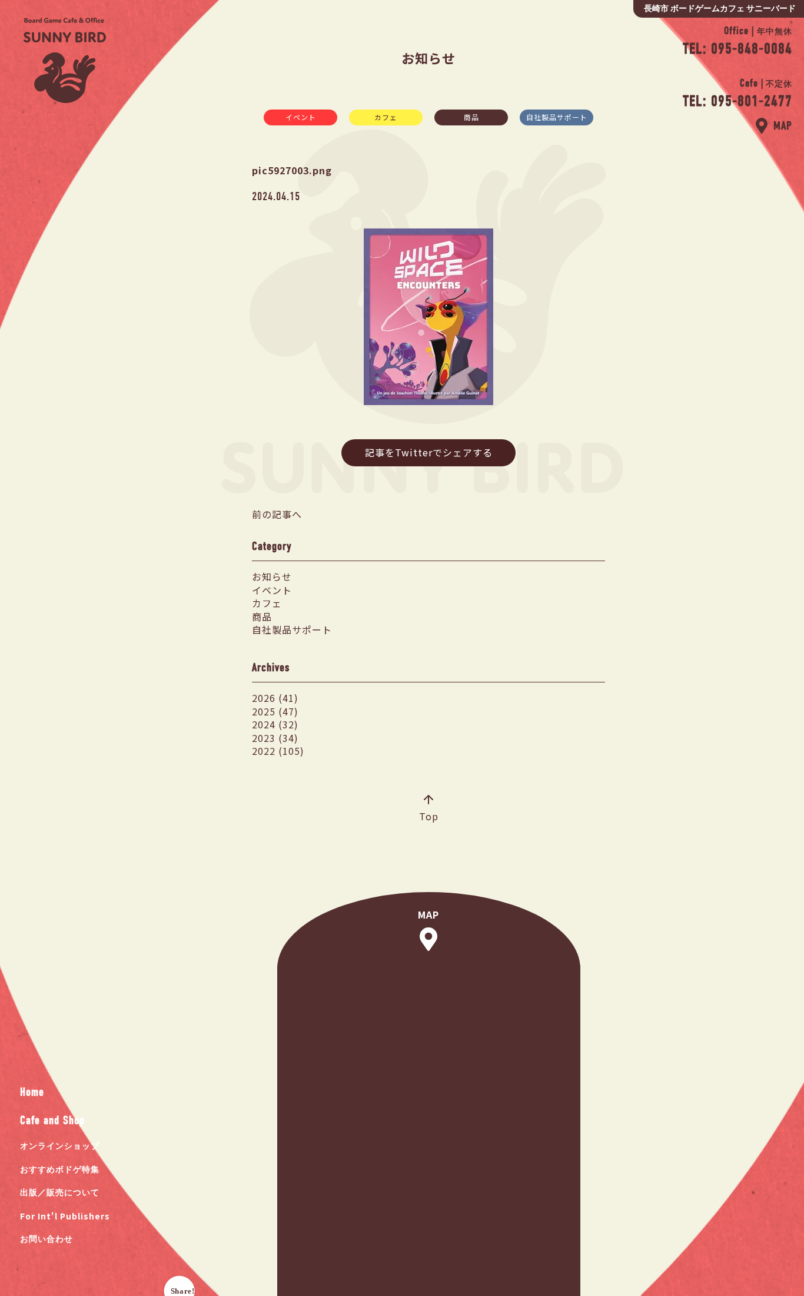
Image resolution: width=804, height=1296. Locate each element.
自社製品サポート (556, 117)
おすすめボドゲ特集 (59, 1170)
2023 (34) (275, 738)
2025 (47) (275, 711)
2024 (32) (275, 724)
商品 (471, 117)
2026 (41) (275, 698)
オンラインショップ (59, 1146)
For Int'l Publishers (65, 1216)
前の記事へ (277, 514)
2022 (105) (278, 751)
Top (428, 816)
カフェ (385, 117)
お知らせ (272, 576)
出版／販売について (59, 1193)
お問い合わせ (46, 1239)
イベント (300, 117)
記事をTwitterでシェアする (429, 452)
